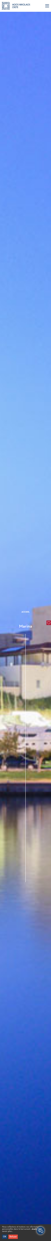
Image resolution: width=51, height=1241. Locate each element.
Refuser (13, 1237)
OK (4, 1237)
